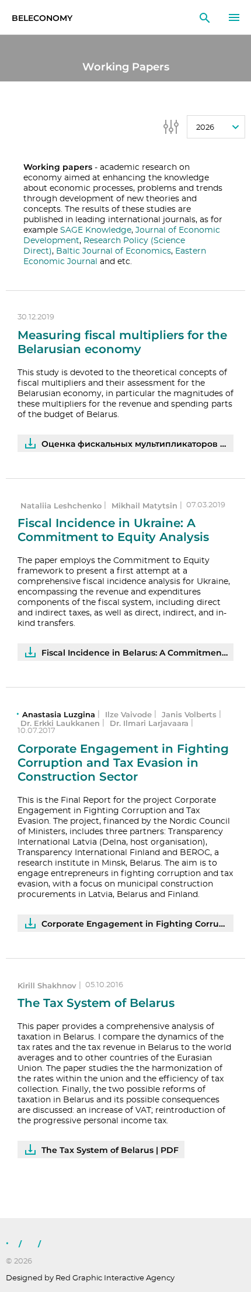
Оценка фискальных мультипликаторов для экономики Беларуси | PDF (137, 444)
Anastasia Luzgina (58, 714)
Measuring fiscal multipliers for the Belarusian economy (122, 342)
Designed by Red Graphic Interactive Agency (90, 1278)
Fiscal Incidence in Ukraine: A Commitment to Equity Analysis (113, 530)
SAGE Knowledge (95, 230)
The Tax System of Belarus (96, 1003)
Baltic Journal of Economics (113, 251)
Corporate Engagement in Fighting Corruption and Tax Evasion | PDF (137, 924)
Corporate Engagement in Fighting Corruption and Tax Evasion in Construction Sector (123, 763)
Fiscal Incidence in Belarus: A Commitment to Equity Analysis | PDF (137, 652)
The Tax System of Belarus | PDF (110, 1150)
